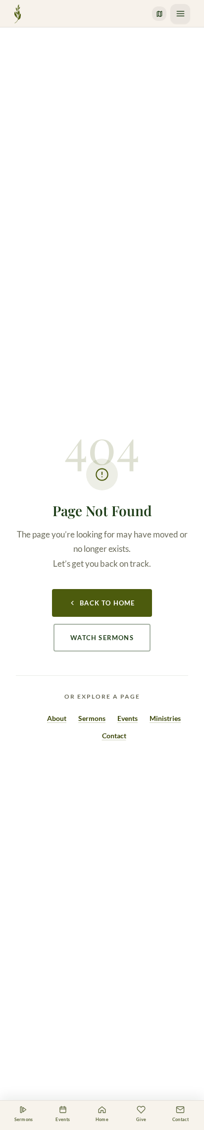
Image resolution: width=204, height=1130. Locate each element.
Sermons (91, 718)
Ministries (165, 718)
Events (127, 718)
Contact (114, 735)
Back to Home (107, 603)
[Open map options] (159, 13)
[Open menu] (180, 14)
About (56, 718)
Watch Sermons (102, 638)
